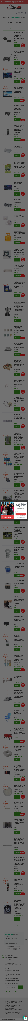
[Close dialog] (26, 502)
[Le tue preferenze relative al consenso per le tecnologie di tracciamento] (25, 1018)
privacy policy (23, 515)
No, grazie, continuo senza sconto (20, 517)
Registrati (20, 513)
